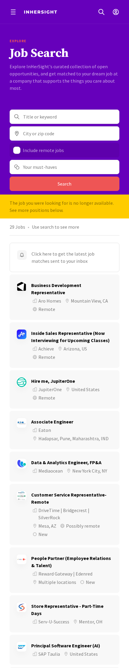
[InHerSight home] (40, 12)
